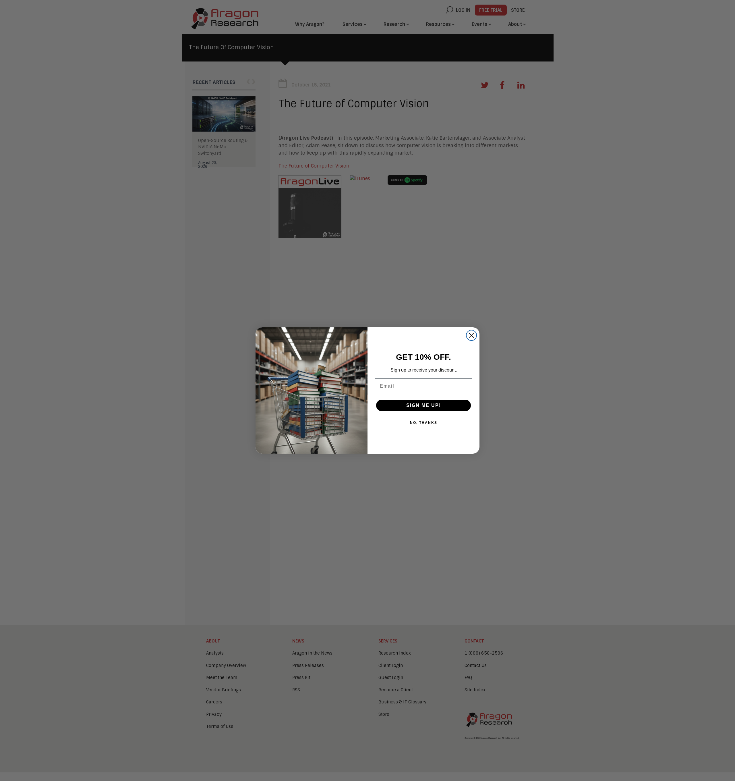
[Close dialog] (471, 335)
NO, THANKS (423, 423)
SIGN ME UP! (423, 405)
